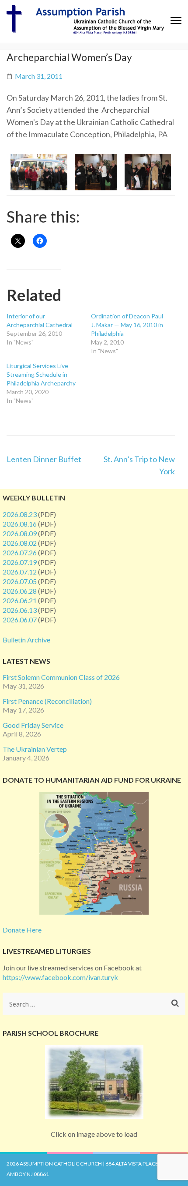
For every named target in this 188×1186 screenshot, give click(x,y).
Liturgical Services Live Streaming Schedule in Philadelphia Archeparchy (41, 374)
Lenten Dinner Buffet (44, 459)
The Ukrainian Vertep (35, 749)
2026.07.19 (20, 562)
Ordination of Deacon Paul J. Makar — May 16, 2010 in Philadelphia (127, 324)
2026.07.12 (20, 572)
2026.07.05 (20, 581)
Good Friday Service (33, 725)
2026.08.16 (20, 524)
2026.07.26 (20, 552)
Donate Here (22, 930)
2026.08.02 (20, 543)
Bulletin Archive (26, 639)
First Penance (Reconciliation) (47, 701)
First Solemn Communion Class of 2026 (61, 677)
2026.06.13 (20, 610)
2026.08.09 (20, 533)
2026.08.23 (20, 514)
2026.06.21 (20, 600)
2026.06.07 (20, 619)
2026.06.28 (20, 591)
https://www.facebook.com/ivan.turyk (60, 977)
